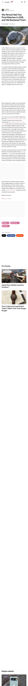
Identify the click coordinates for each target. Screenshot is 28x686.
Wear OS (6, 226)
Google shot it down (10, 190)
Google (6, 222)
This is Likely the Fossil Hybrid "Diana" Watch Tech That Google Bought (14, 308)
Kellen (7, 9)
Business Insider (7, 198)
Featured (5, 676)
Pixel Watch (15, 222)
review (23, 151)
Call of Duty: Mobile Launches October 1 (13, 286)
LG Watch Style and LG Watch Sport (16, 118)
